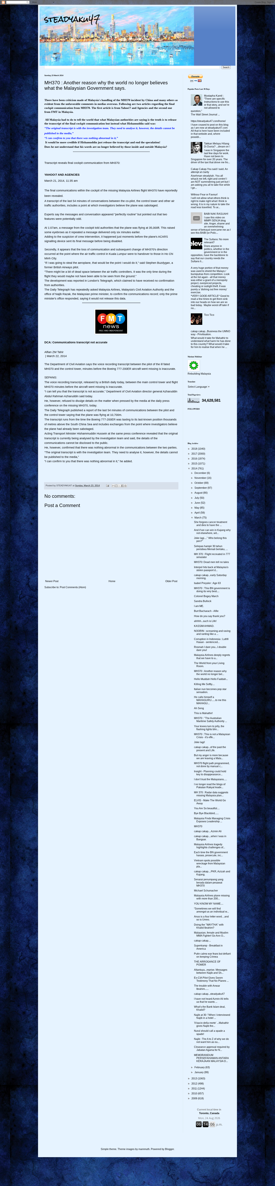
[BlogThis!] (116, 485)
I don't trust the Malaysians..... (210, 779)
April (197, 512)
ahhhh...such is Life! (205, 621)
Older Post (171, 581)
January (199, 1072)
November (200, 478)
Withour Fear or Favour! (204, 194)
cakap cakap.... (202, 940)
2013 (194, 1078)
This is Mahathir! (203, 713)
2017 (194, 453)
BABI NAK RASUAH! (216, 213)
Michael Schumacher (206, 890)
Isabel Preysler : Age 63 (207, 583)
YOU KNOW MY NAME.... (208, 903)
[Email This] (113, 485)
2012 (194, 1083)
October (199, 483)
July (197, 497)
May (197, 507)
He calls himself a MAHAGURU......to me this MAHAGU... (210, 700)
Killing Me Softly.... (204, 684)
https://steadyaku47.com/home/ (208, 121)
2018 (194, 448)
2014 (194, 468)
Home (112, 581)
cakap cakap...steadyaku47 (209, 994)
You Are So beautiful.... (207, 808)
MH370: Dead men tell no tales (211, 562)
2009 (194, 1098)
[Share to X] (119, 485)
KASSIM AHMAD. (204, 626)
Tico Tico (209, 315)
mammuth (144, 1149)
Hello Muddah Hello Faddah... (211, 679)
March (198, 517)
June (197, 502)
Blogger (169, 1149)
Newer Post (51, 581)
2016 (194, 458)
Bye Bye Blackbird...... (206, 813)
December (200, 473)
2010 (194, 1093)
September (201, 487)
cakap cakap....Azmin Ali (208, 831)
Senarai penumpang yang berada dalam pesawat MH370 (208, 882)
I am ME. (199, 606)
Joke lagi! (199, 742)
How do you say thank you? (209, 616)
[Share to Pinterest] (125, 485)
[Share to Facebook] (122, 485)
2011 (194, 1088)
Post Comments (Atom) (73, 587)
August (198, 492)
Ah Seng (199, 708)
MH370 (198, 826)
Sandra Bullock (202, 601)
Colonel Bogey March (206, 596)
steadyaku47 (72, 19)
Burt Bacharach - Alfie (206, 611)
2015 (194, 463)
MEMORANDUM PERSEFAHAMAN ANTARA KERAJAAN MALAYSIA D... (211, 1058)
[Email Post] (107, 485)
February (199, 1067)
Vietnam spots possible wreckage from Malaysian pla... (209, 863)
